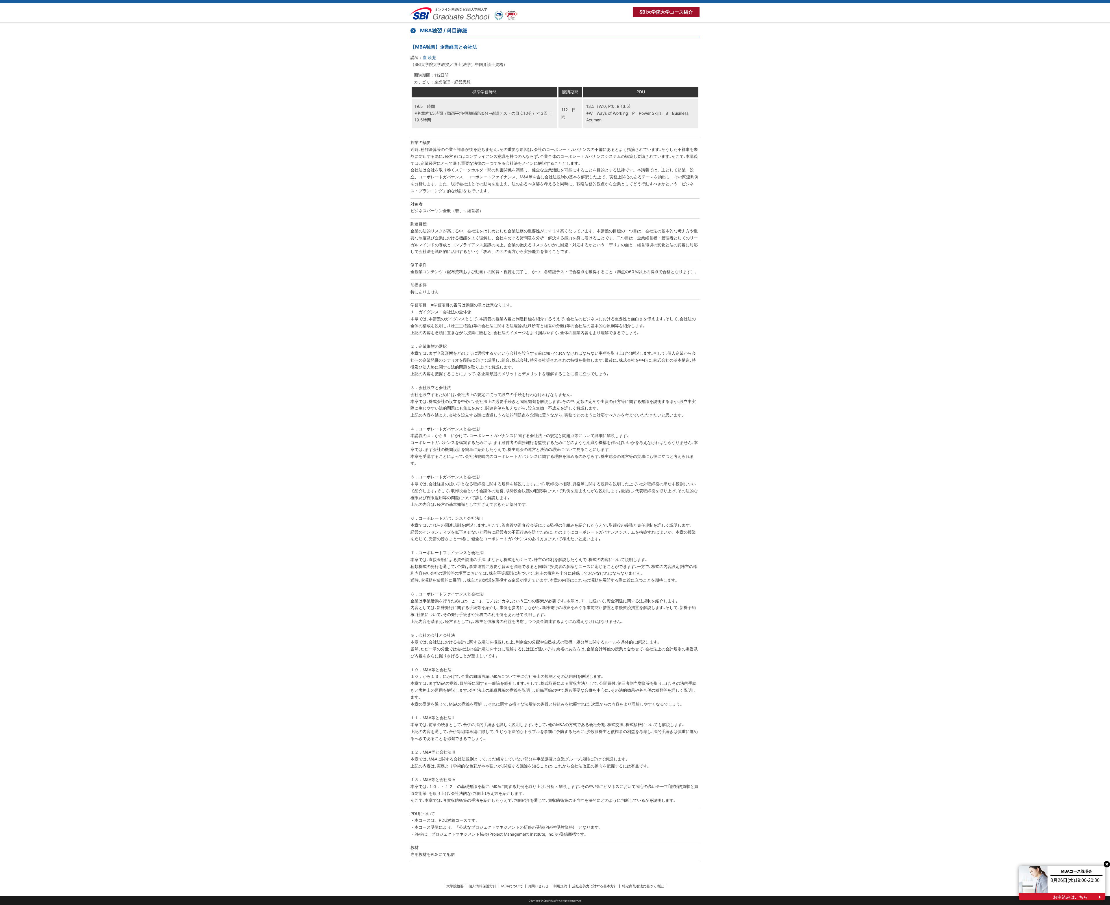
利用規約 (560, 886)
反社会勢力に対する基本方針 (594, 886)
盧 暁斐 (429, 57)
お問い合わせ (538, 886)
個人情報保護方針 (482, 886)
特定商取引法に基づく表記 (643, 886)
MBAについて (512, 886)
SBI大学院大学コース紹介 (666, 12)
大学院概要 (455, 886)
